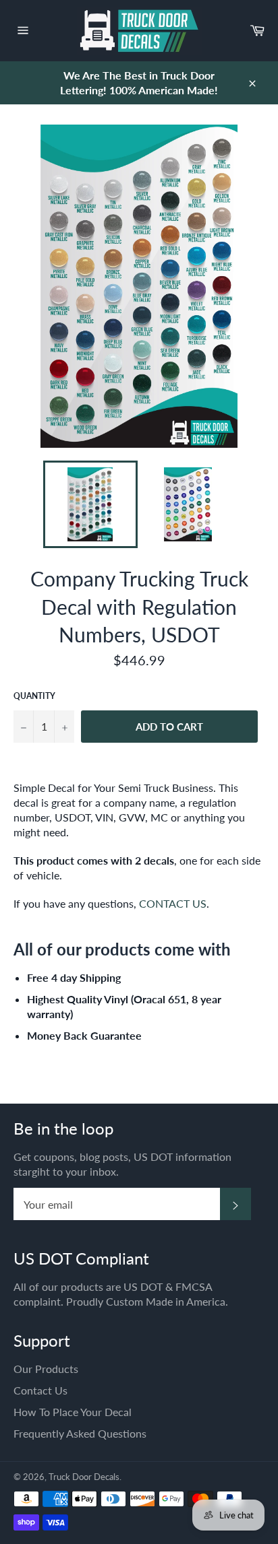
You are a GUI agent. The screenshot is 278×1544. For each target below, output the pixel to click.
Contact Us (40, 1390)
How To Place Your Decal (72, 1411)
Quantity (34, 696)
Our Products (45, 1368)
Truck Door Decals (84, 1476)
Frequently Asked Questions (79, 1433)
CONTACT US (172, 903)
